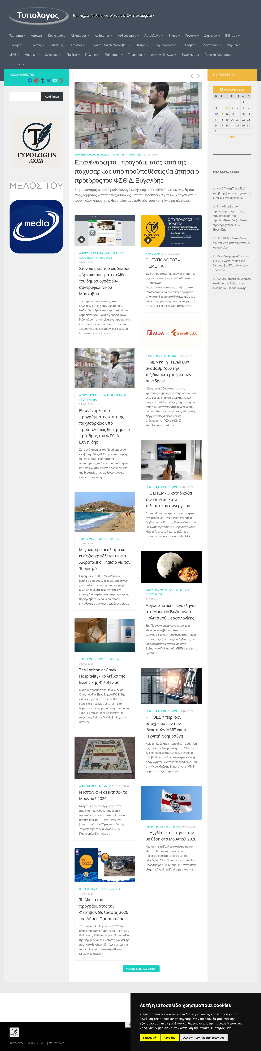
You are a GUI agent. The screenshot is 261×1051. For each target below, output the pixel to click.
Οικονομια (51, 55)
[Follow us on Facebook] (30, 80)
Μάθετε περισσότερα (141, 961)
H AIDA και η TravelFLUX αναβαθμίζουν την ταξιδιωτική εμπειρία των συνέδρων (231, 193)
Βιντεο (173, 35)
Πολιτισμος (112, 55)
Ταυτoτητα (16, 35)
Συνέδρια (152, 348)
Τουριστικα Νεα (108, 531)
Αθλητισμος (79, 35)
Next (198, 75)
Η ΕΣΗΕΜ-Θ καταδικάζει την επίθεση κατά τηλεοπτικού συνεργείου (169, 492)
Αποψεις (37, 35)
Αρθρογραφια (127, 35)
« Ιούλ (231, 136)
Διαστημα (210, 35)
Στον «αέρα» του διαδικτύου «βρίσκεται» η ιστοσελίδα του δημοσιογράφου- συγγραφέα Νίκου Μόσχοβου (104, 274)
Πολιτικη (91, 55)
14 (237, 113)
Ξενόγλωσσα (190, 55)
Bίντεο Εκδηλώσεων (93, 881)
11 (221, 113)
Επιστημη (56, 45)
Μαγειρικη (233, 45)
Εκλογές (36, 45)
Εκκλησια (15, 45)
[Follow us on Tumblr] (42, 80)
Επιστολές (78, 45)
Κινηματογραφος (165, 45)
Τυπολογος (38, 15)
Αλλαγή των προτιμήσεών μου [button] (204, 1037)
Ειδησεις (231, 35)
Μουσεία (152, 583)
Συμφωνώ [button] (150, 1037)
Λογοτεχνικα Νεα (91, 250)
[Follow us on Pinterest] (36, 80)
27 (232, 125)
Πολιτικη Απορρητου (218, 55)
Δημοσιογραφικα (86, 154)
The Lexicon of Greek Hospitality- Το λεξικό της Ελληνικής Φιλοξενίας (102, 669)
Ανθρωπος (102, 35)
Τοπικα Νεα (89, 392)
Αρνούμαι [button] (170, 1037)
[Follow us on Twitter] (48, 80)
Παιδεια (72, 55)
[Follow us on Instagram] (60, 80)
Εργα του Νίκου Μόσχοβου (109, 45)
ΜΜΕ (12, 55)
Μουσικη (30, 55)
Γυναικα (190, 35)
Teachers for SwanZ (163, 55)
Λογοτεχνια (210, 45)
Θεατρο (140, 45)
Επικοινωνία (17, 64)
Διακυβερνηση (89, 388)
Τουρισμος (135, 55)
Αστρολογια (152, 35)
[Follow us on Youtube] (54, 80)
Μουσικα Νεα (169, 583)
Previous (191, 75)
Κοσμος (189, 45)
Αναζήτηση (52, 96)
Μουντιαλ (106, 779)
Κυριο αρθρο (56, 35)
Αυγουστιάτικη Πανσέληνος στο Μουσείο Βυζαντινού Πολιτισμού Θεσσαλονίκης (171, 604)
